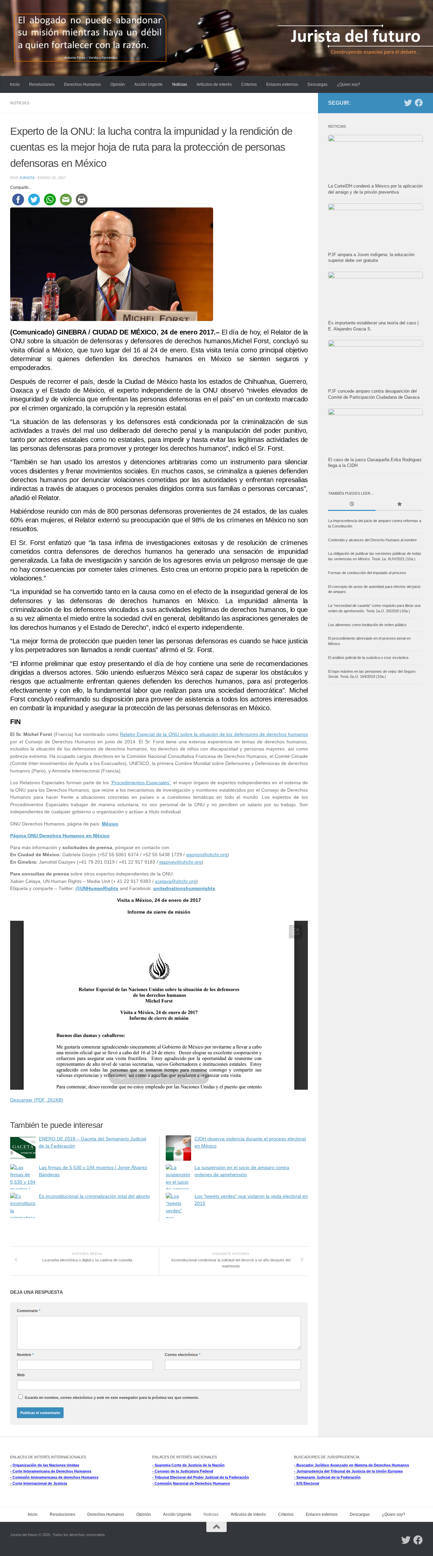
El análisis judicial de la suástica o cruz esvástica (368, 658)
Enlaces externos (282, 84)
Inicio (15, 84)
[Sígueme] (408, 103)
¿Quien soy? (348, 84)
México (110, 823)
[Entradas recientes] (351, 504)
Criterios (249, 84)
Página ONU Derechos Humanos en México (60, 835)
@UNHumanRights (96, 888)
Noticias (179, 84)
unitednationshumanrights (184, 888)
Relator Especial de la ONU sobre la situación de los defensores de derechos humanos (214, 734)
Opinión (117, 84)
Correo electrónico (182, 1355)
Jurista (26, 178)
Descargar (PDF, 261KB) (36, 1100)
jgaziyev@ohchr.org (180, 862)
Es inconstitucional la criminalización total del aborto (94, 1196)
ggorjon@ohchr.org (206, 854)
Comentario (28, 1311)
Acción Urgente (148, 84)
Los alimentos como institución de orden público (367, 625)
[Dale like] (419, 103)
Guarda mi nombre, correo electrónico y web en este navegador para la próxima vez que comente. (112, 1398)
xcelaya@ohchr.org (175, 881)
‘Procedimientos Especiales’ (140, 782)
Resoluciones (41, 84)
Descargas (317, 84)
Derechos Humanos (82, 84)
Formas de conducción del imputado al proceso (367, 573)
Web (21, 1375)
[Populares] (399, 504)
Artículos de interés (214, 84)
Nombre (25, 1355)
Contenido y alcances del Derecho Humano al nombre (372, 540)
